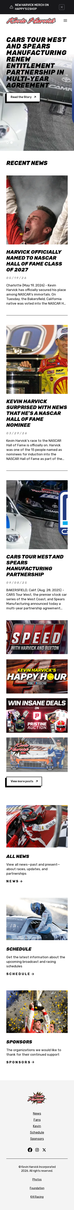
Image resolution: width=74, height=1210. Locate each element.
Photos (37, 1179)
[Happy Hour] (37, 676)
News (12, 881)
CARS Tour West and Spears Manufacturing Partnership (35, 566)
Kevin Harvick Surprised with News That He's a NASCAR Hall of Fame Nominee (36, 413)
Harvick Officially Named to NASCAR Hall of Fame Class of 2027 (34, 261)
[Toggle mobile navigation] (65, 20)
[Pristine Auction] (37, 715)
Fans (37, 1120)
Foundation (37, 1188)
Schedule (18, 974)
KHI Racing (37, 1197)
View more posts (22, 781)
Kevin (37, 1126)
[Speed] (37, 637)
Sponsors (18, 1062)
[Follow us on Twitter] (44, 1150)
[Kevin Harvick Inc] (37, 754)
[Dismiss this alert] (62, 7)
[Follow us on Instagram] (37, 1150)
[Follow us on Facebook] (30, 1150)
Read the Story (21, 84)
